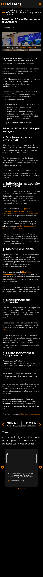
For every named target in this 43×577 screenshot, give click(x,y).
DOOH (27, 10)
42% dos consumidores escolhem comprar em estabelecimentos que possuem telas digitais (20, 211)
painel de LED (9, 443)
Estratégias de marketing (20, 12)
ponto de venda (26, 443)
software (6, 330)
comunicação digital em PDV (17, 437)
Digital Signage (14, 10)
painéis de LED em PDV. (23, 440)
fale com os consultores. (30, 414)
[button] (40, 4)
